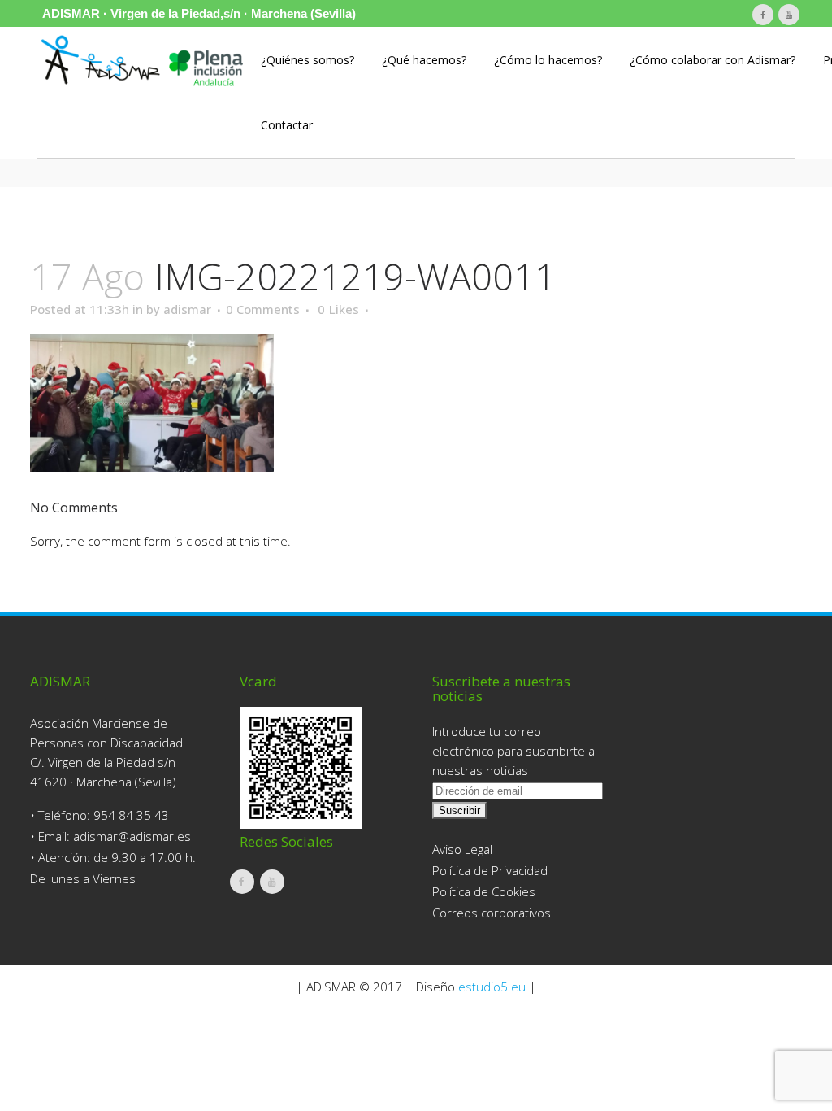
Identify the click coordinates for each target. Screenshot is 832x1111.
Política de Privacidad (490, 870)
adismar (187, 309)
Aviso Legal (462, 849)
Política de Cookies (483, 891)
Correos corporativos (491, 912)
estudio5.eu (492, 986)
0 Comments (263, 309)
